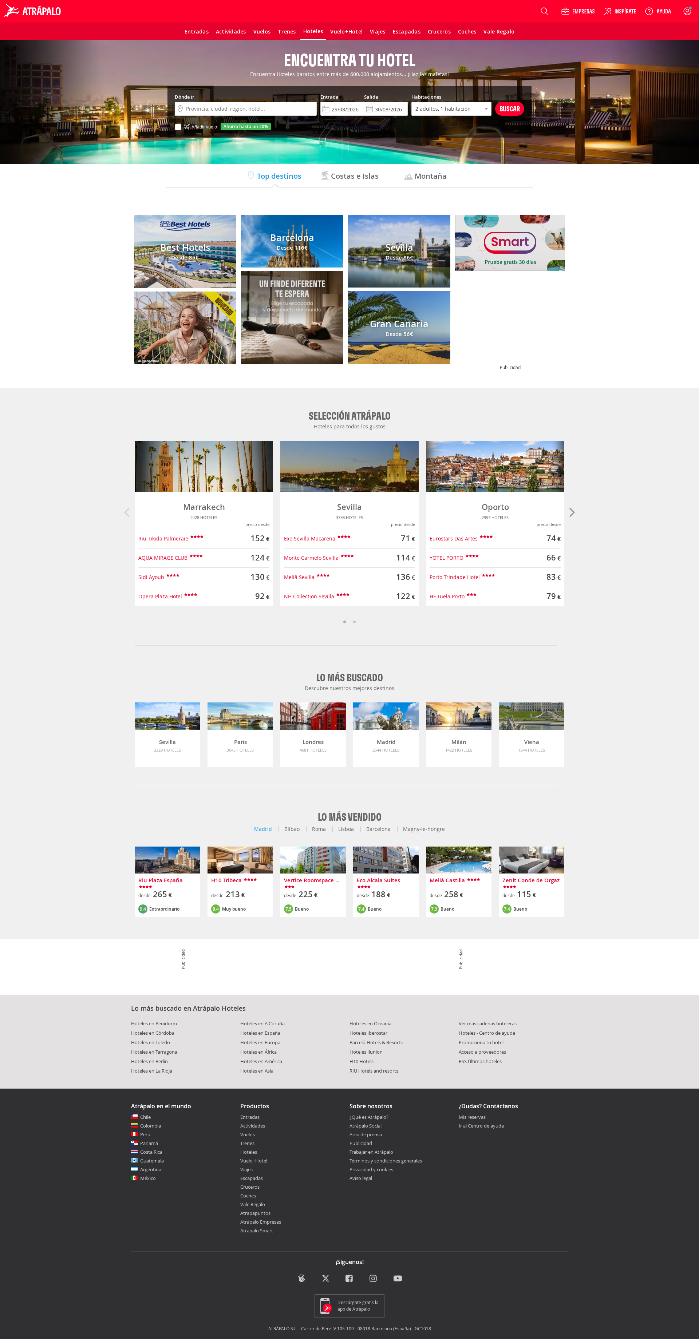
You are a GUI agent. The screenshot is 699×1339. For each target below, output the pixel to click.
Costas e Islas (354, 176)
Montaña (430, 176)
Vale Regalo (252, 1204)
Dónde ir (184, 97)
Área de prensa (366, 1134)
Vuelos (247, 1134)
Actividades (252, 1125)
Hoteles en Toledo (150, 1042)
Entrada (329, 97)
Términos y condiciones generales (386, 1160)
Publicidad (361, 1143)
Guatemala (152, 1160)
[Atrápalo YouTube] (398, 1279)
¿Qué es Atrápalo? (369, 1117)
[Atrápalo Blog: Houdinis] (301, 1278)
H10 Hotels (362, 1061)
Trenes (247, 1143)
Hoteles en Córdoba (152, 1033)
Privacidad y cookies (371, 1169)
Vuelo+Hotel (253, 1160)
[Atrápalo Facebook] (349, 1279)
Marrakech (204, 507)
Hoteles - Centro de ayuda (487, 1033)
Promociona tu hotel (481, 1042)
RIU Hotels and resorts (374, 1070)
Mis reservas (472, 1117)
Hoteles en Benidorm (154, 1023)
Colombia (150, 1125)
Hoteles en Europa (260, 1042)
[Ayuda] (658, 11)
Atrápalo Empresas (260, 1222)
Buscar (509, 108)
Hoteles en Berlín (149, 1061)
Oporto (495, 507)
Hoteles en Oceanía (370, 1023)
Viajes (246, 1169)
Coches (248, 1195)
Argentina (150, 1169)
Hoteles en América (261, 1061)
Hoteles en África (258, 1052)
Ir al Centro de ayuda (481, 1126)
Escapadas (251, 1178)
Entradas (250, 1117)
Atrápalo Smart (256, 1230)
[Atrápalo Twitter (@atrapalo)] (325, 1279)
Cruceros (250, 1187)
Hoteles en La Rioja (151, 1070)
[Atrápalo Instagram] (374, 1279)
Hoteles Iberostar (368, 1033)
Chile (145, 1117)
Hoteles (248, 1152)
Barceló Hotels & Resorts (376, 1042)
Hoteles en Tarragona (154, 1052)
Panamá (149, 1143)
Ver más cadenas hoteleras (488, 1023)
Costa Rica (151, 1152)
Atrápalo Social (366, 1125)
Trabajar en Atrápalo (371, 1152)
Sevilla (349, 507)
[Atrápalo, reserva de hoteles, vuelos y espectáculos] (33, 11)
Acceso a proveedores (482, 1052)
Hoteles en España (260, 1033)
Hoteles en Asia (256, 1070)
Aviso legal (361, 1178)
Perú (145, 1134)
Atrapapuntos (255, 1213)
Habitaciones (426, 97)
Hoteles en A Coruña (262, 1023)
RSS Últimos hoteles (480, 1061)
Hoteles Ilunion (366, 1052)
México (148, 1178)
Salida (371, 97)
